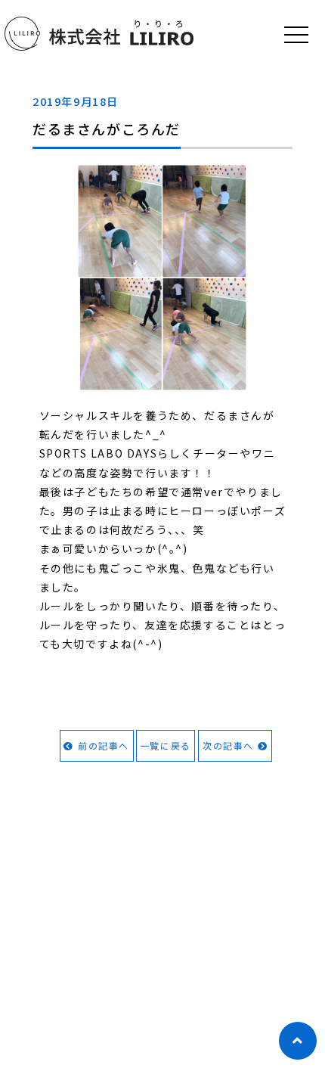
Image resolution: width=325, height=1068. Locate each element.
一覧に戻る (165, 745)
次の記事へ (228, 745)
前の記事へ (103, 745)
